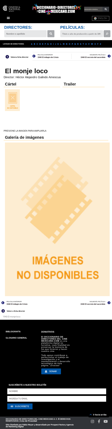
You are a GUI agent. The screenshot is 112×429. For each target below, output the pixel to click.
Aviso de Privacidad (28, 421)
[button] (8, 17)
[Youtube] (105, 421)
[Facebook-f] (99, 421)
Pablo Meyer (28, 425)
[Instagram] (92, 421)
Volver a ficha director (16, 311)
